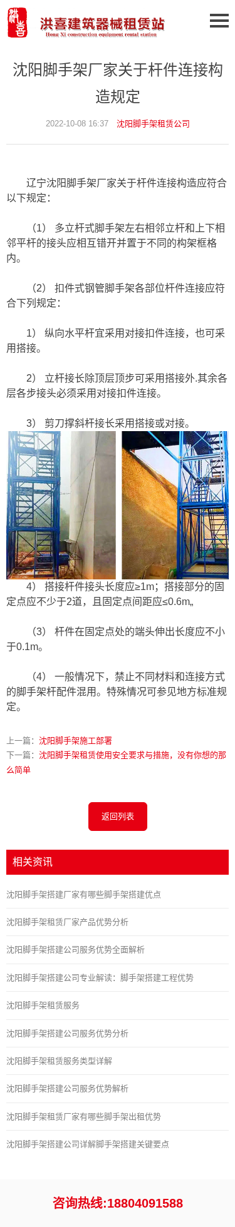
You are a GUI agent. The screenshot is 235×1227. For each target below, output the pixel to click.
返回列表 (118, 816)
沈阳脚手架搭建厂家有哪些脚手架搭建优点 (83, 894)
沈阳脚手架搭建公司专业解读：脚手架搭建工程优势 (100, 977)
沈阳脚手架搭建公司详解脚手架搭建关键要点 (87, 1144)
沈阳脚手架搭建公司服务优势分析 (67, 1033)
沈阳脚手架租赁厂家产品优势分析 (67, 922)
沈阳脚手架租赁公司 (153, 123)
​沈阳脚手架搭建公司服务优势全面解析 (75, 949)
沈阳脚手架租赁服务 (43, 1005)
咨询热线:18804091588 (118, 1203)
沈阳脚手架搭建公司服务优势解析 (67, 1088)
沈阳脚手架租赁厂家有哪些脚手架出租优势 (83, 1116)
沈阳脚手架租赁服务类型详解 (59, 1061)
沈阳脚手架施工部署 (75, 740)
